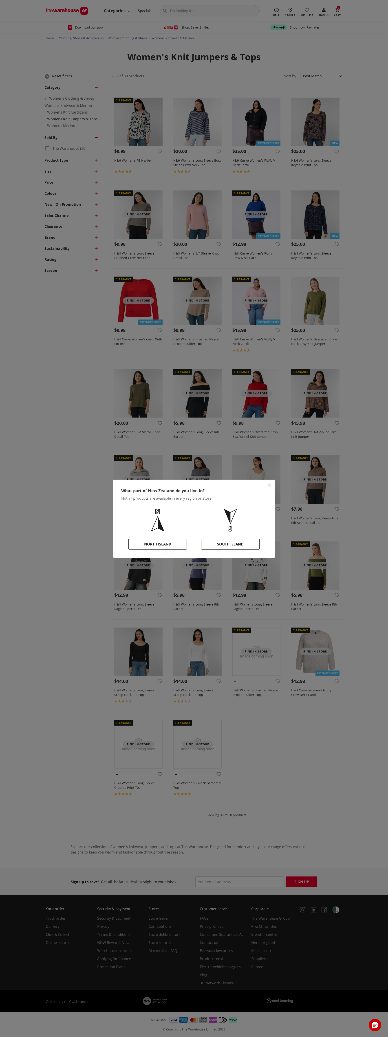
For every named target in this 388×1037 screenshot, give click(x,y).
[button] (375, 1025)
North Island (157, 544)
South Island (230, 544)
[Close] (269, 485)
